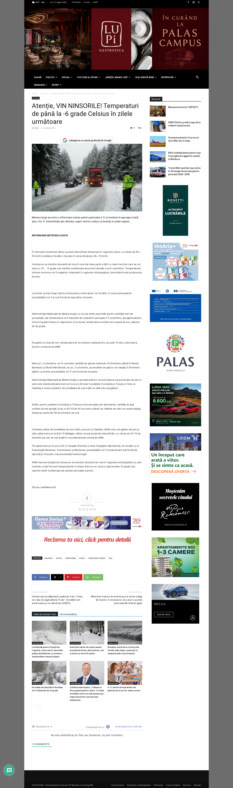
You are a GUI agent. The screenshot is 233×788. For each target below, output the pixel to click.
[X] (198, 2)
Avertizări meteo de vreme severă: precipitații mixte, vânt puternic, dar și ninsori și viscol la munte (87, 650)
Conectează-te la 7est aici (128, 726)
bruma (59, 558)
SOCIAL (66, 77)
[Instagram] (193, 2)
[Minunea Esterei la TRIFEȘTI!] (158, 111)
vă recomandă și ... (69, 614)
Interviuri (187, 785)
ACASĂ (38, 77)
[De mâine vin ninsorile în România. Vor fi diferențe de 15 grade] (49, 673)
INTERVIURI (167, 77)
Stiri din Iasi (37, 643)
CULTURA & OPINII (87, 77)
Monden (197, 785)
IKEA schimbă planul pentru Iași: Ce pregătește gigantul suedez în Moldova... (184, 156)
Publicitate (76, 2)
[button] (197, 77)
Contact (87, 2)
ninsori (82, 558)
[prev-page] (34, 706)
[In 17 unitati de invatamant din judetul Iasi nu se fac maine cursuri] (125, 673)
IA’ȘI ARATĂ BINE (144, 77)
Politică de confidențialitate (139, 785)
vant (110, 558)
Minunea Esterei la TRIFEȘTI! (183, 107)
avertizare (48, 558)
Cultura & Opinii (173, 785)
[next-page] (39, 706)
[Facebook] (188, 2)
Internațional (76, 683)
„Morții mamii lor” (116, 77)
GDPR (95, 2)
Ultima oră (113, 643)
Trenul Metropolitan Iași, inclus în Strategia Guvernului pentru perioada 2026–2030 (184, 171)
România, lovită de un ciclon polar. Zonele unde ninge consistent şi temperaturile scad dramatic (124, 650)
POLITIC (50, 77)
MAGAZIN (39, 84)
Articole (43, 93)
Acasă (34, 93)
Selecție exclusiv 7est (45, 614)
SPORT (55, 84)
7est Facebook (117, 785)
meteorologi (70, 558)
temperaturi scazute (96, 558)
